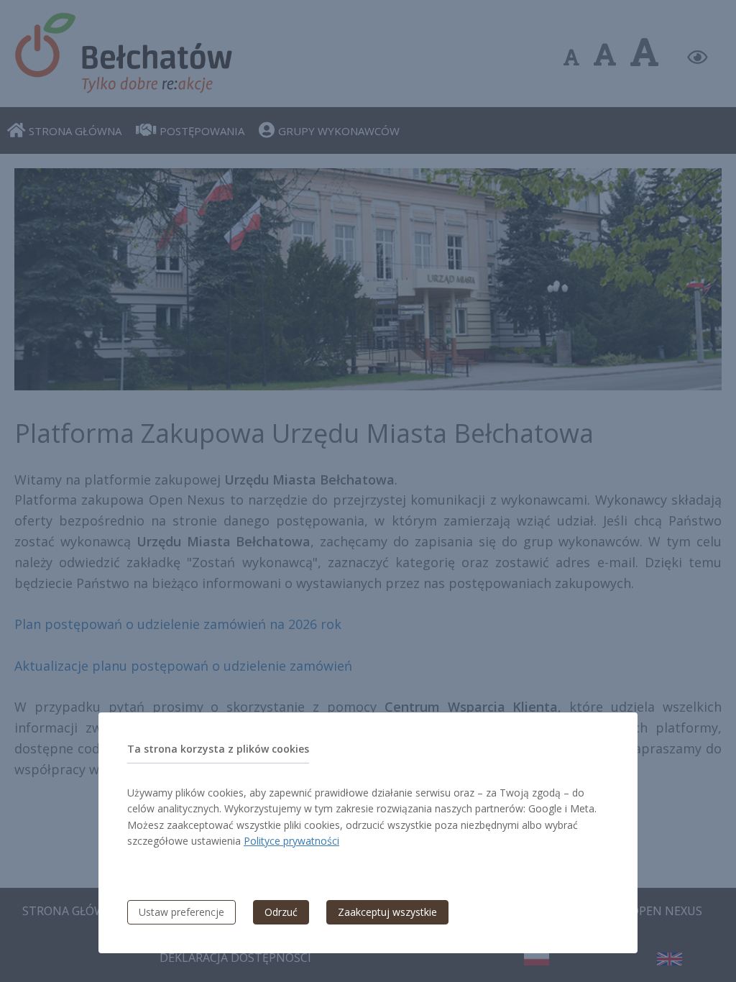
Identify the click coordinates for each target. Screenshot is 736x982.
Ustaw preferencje (181, 912)
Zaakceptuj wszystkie (387, 912)
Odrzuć (281, 912)
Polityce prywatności (291, 841)
